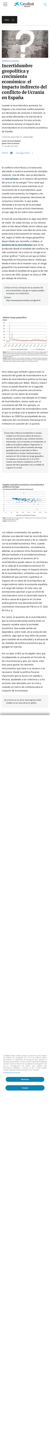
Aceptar (25, 1088)
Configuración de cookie (11, 1072)
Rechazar (25, 1079)
